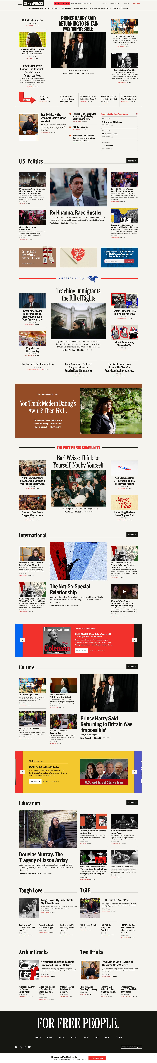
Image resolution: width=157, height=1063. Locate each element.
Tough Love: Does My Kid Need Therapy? (46, 926)
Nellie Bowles (30, 25)
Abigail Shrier (125, 101)
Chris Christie (122, 82)
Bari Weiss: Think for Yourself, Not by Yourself (78, 462)
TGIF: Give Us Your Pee (32, 20)
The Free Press (77, 121)
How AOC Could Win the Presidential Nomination (122, 190)
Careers (73, 1037)
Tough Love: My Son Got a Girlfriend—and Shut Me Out (27, 927)
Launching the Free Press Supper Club (124, 513)
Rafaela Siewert (45, 132)
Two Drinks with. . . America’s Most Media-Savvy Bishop (129, 989)
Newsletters (115, 3)
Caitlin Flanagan (121, 318)
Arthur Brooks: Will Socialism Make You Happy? (67, 989)
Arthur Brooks (45, 976)
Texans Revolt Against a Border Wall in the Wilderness (124, 226)
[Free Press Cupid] (78, 257)
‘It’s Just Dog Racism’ (124, 36)
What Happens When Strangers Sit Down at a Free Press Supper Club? (32, 480)
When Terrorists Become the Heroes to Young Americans (68, 99)
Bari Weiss (69, 512)
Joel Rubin (30, 86)
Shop (96, 1037)
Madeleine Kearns (126, 996)
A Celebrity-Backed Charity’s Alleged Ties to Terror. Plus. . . (32, 600)
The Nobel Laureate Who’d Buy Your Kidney (88, 988)
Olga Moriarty (30, 519)
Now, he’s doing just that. (78, 70)
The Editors (43, 101)
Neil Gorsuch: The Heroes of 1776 (38, 364)
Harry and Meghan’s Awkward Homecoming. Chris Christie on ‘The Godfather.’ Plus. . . (84, 138)
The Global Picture (52, 8)
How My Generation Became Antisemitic (93, 831)
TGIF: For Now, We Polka (88, 925)
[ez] (20, 4)
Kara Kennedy (68, 73)
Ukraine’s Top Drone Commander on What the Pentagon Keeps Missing (122, 603)
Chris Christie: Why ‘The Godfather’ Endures (124, 71)
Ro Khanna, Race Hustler (44, 98)
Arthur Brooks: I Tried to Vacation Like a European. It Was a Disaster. (47, 991)
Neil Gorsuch (30, 369)
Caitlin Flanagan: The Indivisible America (124, 312)
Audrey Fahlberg (23, 239)
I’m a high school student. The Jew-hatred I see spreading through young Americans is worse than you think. (93, 837)
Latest (38, 1037)
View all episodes (97, 651)
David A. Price (76, 375)
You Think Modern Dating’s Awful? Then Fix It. (48, 407)
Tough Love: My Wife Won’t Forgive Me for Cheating (67, 927)
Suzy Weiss (30, 58)
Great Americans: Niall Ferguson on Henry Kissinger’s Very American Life (32, 315)
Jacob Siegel (55, 605)
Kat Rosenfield (122, 46)
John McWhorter (115, 843)
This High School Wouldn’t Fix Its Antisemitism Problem (93, 867)
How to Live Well (80, 8)
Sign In (126, 3)
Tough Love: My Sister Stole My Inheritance (129, 98)
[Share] (112, 125)
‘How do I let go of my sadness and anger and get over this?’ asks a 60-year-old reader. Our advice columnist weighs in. (59, 907)
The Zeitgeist (67, 8)
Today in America (36, 8)
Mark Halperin (115, 201)
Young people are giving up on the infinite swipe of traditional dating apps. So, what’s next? (48, 423)
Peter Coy (83, 994)
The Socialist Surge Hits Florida (27, 228)
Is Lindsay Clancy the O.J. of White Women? (88, 98)
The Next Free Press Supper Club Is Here (32, 513)
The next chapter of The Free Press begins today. (78, 508)
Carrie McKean (115, 237)
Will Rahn (83, 929)
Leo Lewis (83, 843)
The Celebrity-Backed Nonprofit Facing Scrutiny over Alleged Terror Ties (123, 565)
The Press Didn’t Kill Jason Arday (59, 732)
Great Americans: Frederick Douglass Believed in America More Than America (78, 367)
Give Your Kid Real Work (122, 866)
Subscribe (136, 3)
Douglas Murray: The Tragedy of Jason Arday (43, 857)
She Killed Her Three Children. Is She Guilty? (60, 696)
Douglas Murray (25, 873)
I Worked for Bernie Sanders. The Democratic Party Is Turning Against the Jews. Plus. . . (84, 116)
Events (119, 1037)
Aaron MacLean (64, 103)
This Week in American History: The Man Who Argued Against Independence (119, 367)
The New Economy (120, 8)
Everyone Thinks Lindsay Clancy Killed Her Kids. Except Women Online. (32, 51)
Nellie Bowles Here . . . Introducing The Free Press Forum (124, 480)
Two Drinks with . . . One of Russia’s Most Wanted (53, 118)
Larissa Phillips (69, 350)
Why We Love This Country (32, 349)
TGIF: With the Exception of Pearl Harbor (106, 927)
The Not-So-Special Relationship (70, 589)
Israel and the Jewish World (100, 8)
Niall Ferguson (105, 103)
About (61, 1037)
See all (131, 161)
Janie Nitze (40, 369)
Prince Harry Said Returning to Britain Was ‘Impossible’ (78, 23)
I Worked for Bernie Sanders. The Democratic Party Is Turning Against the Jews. (32, 71)
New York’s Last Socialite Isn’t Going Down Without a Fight (108, 989)
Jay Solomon (114, 577)
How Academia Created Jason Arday (121, 831)
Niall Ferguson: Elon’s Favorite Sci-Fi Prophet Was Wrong (109, 99)
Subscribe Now (97, 1058)
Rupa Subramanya (85, 879)
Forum (104, 3)
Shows (107, 1037)
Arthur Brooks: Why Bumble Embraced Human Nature (57, 963)
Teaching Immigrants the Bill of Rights (78, 295)
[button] (88, 73)
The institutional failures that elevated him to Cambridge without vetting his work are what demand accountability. (62, 737)
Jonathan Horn (116, 375)
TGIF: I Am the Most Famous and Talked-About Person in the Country (128, 929)
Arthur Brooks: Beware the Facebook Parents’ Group (27, 989)
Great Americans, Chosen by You (124, 343)
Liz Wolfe (113, 877)
